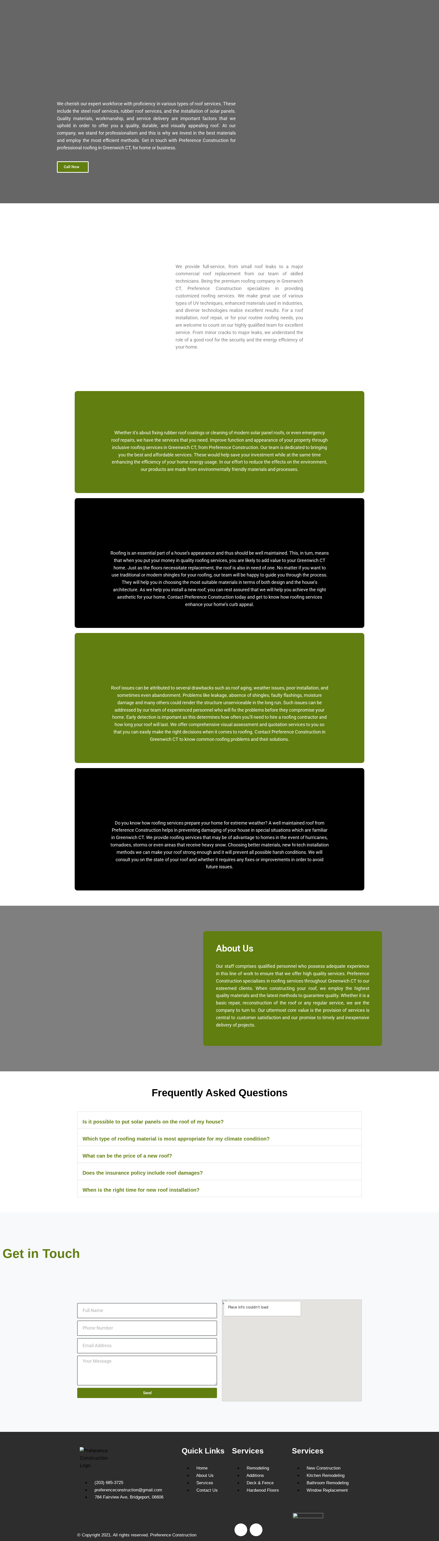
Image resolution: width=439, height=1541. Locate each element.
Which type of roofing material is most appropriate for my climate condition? (176, 1139)
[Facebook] (240, 1529)
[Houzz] (256, 1529)
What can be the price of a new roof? (127, 1156)
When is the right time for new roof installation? (141, 1190)
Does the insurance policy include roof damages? (143, 1173)
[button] (219, 1120)
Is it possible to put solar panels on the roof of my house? (153, 1122)
